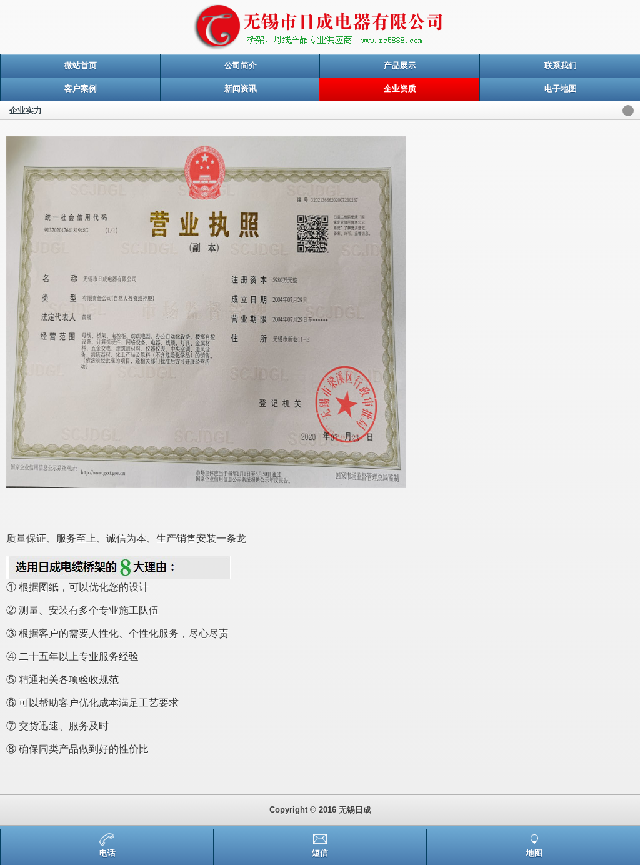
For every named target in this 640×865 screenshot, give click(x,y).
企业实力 (25, 110)
